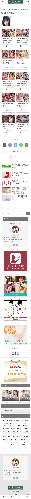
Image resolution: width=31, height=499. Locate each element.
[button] (26, 145)
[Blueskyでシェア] (13, 374)
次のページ (15, 151)
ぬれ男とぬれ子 (15, 235)
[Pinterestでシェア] (15, 379)
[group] (10, 395)
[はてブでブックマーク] (15, 145)
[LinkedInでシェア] (21, 379)
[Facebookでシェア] (10, 145)
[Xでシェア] (5, 145)
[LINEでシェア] (21, 145)
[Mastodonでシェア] (9, 374)
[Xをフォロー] (17, 245)
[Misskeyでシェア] (18, 374)
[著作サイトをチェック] (14, 245)
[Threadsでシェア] (27, 374)
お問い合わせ (15, 491)
